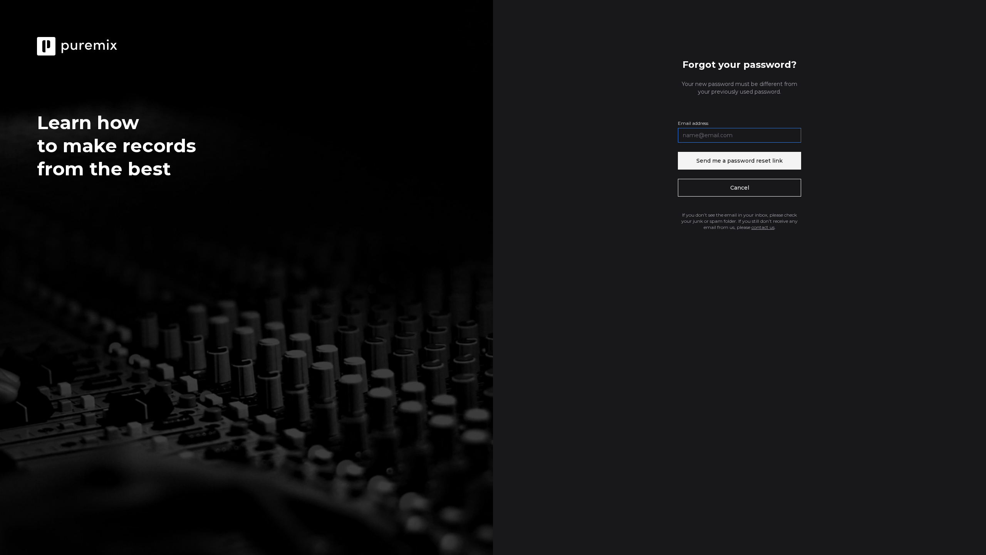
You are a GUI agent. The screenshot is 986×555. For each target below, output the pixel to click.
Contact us (763, 227)
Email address (693, 123)
